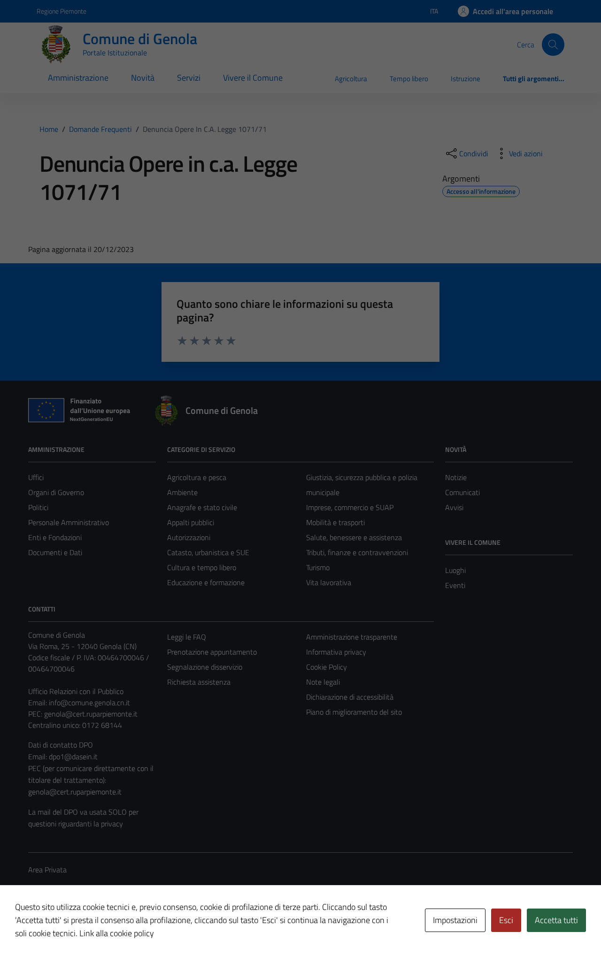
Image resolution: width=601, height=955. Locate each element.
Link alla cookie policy (116, 933)
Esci (506, 920)
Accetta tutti (556, 920)
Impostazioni (455, 920)
